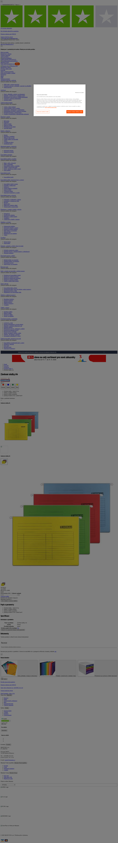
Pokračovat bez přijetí (79, 92)
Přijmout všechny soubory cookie (74, 111)
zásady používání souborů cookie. (51, 107)
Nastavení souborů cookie (42, 111)
